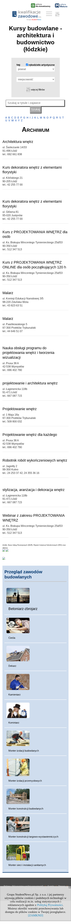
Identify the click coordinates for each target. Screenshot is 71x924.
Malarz (7, 293)
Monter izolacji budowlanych (23, 750)
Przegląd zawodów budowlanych (23, 574)
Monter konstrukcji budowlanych (25, 808)
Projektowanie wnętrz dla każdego (29, 435)
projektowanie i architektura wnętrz (30, 383)
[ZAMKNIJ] (35, 915)
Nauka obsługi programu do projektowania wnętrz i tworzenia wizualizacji (28, 353)
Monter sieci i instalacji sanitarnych (27, 865)
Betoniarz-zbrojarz (22, 609)
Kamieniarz (14, 694)
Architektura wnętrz (17, 142)
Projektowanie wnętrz (19, 409)
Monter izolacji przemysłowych (25, 780)
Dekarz (12, 665)
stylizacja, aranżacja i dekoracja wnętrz (33, 490)
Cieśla (11, 637)
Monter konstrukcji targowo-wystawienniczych (33, 836)
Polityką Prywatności (50, 905)
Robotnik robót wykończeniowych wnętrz (34, 460)
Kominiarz (13, 722)
